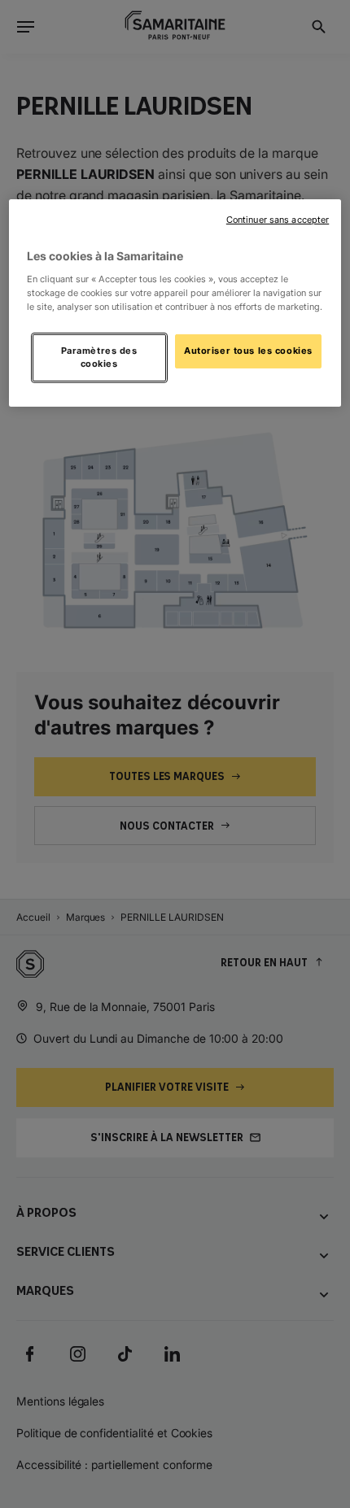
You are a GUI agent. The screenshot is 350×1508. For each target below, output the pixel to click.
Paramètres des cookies (99, 357)
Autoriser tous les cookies (248, 350)
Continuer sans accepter (277, 220)
